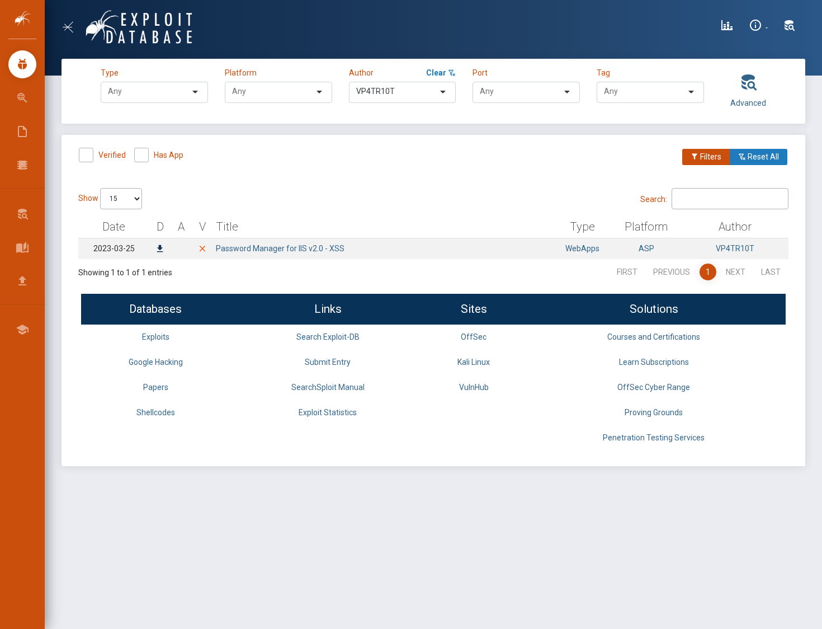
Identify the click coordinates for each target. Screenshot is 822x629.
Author (361, 72)
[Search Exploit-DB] (789, 26)
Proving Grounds (654, 412)
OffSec (473, 336)
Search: (653, 198)
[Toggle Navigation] (72, 27)
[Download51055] (160, 249)
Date (113, 226)
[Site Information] (758, 26)
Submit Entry (328, 362)
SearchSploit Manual (328, 387)
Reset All (762, 156)
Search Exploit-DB (328, 336)
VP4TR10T (735, 248)
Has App (168, 155)
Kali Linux (473, 362)
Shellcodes (155, 412)
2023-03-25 (114, 248)
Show (89, 198)
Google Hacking (156, 362)
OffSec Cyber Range (653, 387)
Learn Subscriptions (654, 362)
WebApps (582, 248)
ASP (646, 248)
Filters (709, 156)
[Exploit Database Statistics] (727, 26)
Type (111, 72)
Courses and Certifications (653, 336)
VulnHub (474, 387)
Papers (155, 387)
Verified (112, 155)
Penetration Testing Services (654, 437)
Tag (603, 72)
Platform (241, 72)
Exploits (155, 336)
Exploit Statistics (328, 412)
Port (480, 72)
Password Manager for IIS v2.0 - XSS (280, 248)
